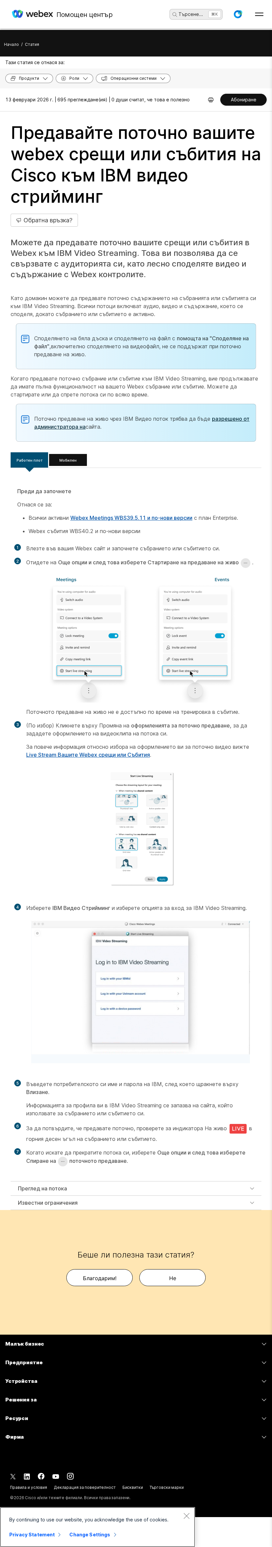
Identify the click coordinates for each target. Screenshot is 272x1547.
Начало (11, 44)
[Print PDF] (211, 100)
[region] (97, 1527)
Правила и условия (28, 1487)
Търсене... (190, 14)
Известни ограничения (48, 1202)
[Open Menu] (259, 14)
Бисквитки (132, 1487)
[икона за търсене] (174, 14)
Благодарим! (99, 1278)
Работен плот (29, 460)
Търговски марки (167, 1487)
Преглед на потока (42, 1188)
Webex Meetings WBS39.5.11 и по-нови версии (131, 517)
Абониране (243, 99)
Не (172, 1278)
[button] (237, 14)
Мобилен (68, 460)
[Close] (186, 1515)
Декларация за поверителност (85, 1487)
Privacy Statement (32, 1534)
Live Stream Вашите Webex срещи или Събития (88, 754)
